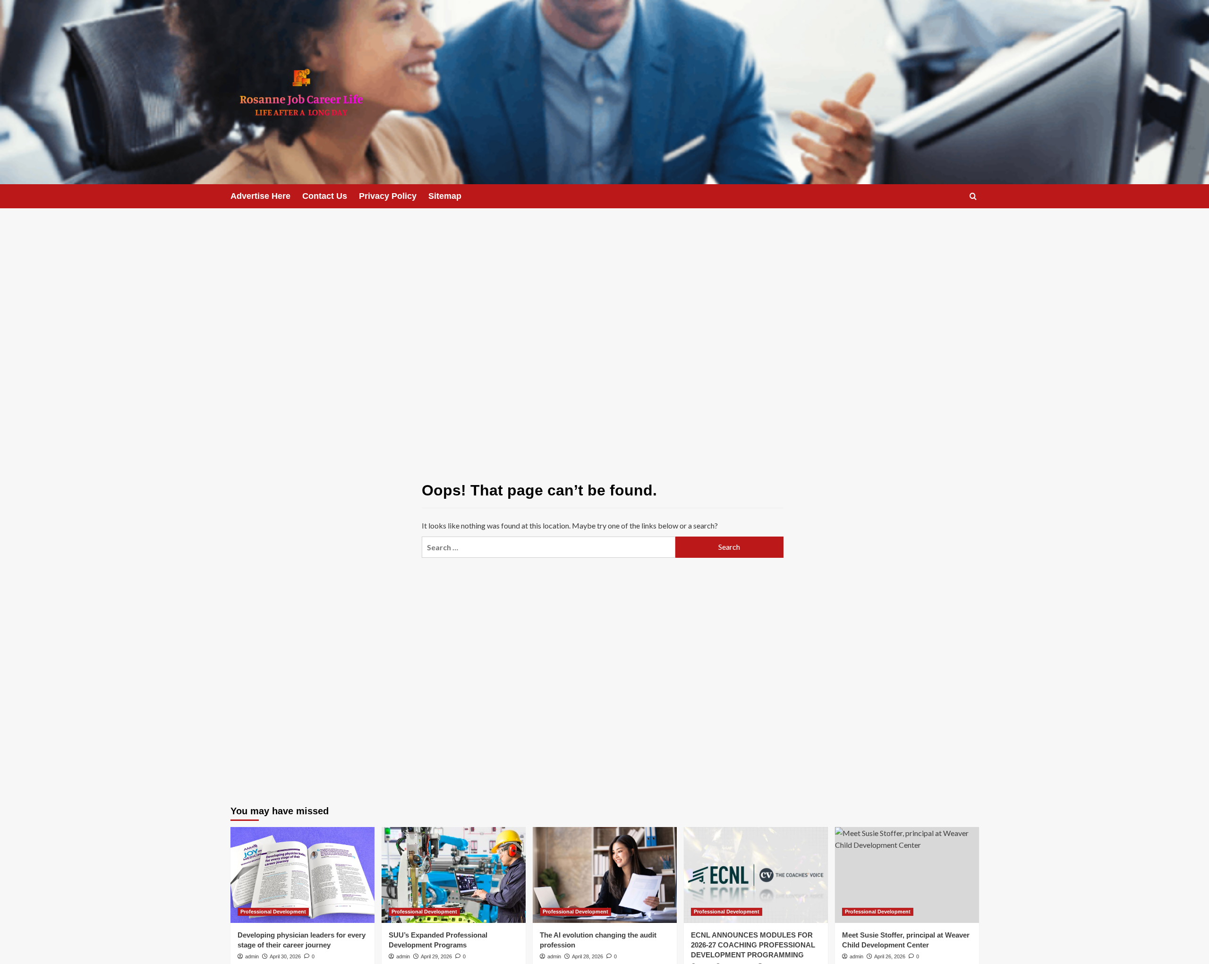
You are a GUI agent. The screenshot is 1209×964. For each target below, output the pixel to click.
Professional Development (273, 911)
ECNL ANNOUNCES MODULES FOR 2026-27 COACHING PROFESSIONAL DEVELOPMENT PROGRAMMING (753, 945)
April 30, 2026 (285, 956)
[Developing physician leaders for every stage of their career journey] (302, 875)
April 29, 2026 (436, 956)
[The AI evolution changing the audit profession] (605, 875)
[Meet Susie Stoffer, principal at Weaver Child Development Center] (907, 875)
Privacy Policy (388, 196)
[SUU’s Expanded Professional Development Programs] (454, 875)
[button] (973, 196)
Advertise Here (260, 196)
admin (252, 956)
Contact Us (324, 196)
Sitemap (444, 196)
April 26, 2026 (889, 956)
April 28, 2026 (587, 956)
